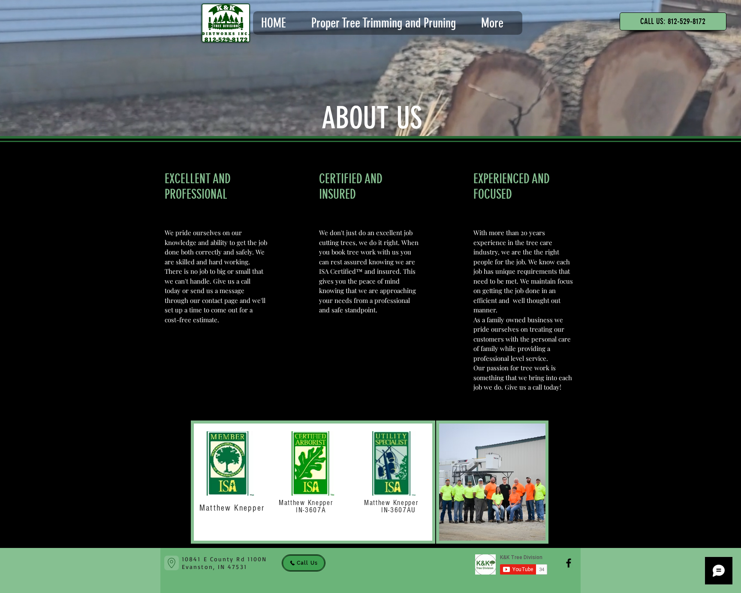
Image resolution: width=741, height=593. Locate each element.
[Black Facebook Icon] (569, 563)
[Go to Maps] (171, 563)
